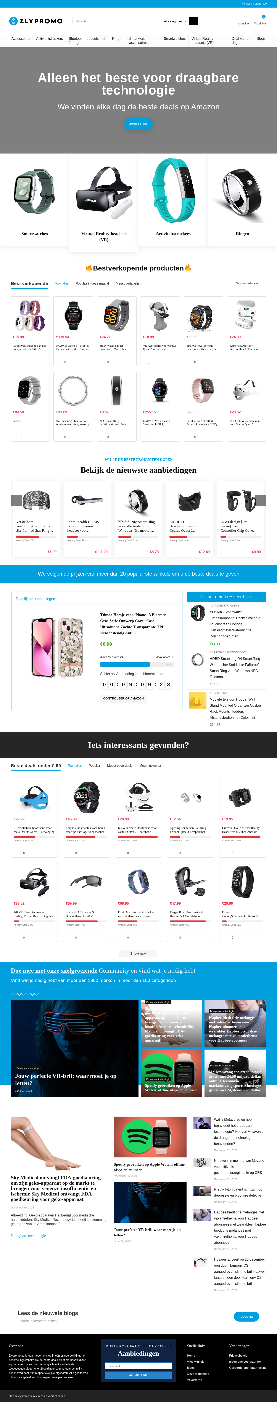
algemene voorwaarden (245, 1361)
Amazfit (17, 421)
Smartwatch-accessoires (138, 41)
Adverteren (194, 1379)
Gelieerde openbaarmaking (248, 1367)
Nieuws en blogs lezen (255, 3)
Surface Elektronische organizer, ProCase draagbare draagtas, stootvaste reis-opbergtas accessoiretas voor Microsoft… (135, 621)
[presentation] (16, 500)
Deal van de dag (241, 41)
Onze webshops (198, 1373)
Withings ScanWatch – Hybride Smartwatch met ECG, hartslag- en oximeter (238, 528)
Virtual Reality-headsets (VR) (203, 41)
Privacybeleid (238, 1355)
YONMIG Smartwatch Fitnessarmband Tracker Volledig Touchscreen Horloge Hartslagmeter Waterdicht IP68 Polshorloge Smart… (235, 624)
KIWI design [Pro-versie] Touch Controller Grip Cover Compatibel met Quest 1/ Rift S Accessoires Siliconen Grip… (186, 533)
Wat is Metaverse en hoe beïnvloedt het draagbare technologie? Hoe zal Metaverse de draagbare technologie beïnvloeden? (239, 1132)
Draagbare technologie (228, 652)
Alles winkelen (196, 1361)
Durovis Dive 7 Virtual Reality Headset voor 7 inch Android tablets (241, 831)
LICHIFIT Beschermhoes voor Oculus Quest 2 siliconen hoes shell (133, 528)
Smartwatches (175, 38)
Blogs (261, 38)
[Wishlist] (243, 19)
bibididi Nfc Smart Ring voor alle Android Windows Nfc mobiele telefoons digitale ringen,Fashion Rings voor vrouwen (85, 533)
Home (191, 1355)
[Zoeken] (193, 21)
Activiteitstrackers (49, 38)
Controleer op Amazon (123, 692)
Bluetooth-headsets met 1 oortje (87, 41)
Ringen (117, 38)
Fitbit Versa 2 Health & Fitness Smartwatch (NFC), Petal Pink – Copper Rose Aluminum (202, 426)
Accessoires (20, 38)
